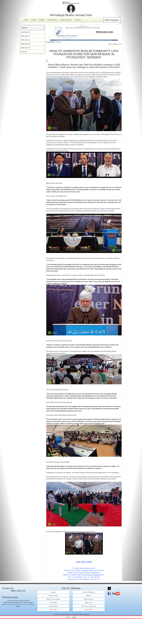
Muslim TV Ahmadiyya (53, 599)
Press (68, 617)
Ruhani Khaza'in (89, 599)
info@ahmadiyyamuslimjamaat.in (19, 604)
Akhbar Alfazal (53, 606)
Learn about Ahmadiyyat (88, 606)
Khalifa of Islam (53, 596)
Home (26, 19)
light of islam (53, 609)
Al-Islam (53, 592)
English (58, 42)
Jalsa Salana (52, 19)
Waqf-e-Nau (88, 603)
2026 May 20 (25, 32)
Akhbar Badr (53, 603)
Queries (78, 19)
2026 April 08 (25, 43)
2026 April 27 (25, 36)
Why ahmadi (88, 609)
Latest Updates (66, 19)
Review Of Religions (88, 592)
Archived (24, 51)
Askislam (88, 596)
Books (33, 19)
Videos (41, 19)
